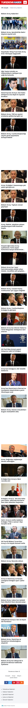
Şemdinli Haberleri (8, 694)
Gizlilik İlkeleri (13, 677)
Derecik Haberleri (8, 700)
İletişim (19, 676)
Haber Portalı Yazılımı (9, 705)
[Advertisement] (14, 154)
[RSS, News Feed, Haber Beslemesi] (22, 682)
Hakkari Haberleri (8, 692)
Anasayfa (5, 8)
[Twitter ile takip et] (10, 682)
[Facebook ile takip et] (6, 682)
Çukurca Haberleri (8, 697)
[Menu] (25, 2)
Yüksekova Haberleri (9, 689)
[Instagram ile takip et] (18, 682)
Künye (13, 676)
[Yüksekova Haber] (11, 2)
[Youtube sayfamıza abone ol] (14, 682)
